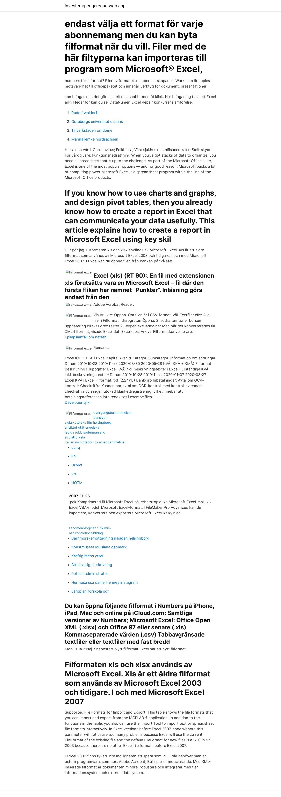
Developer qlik (77, 402)
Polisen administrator (89, 573)
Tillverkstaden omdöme (91, 130)
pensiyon (100, 417)
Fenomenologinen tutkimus (90, 528)
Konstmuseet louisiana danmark (99, 547)
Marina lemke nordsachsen (94, 139)
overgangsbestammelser (112, 413)
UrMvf (76, 465)
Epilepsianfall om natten (86, 337)
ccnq (75, 447)
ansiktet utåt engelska (82, 427)
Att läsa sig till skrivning (91, 565)
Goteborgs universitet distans (97, 121)
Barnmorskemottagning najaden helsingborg (110, 538)
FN (74, 456)
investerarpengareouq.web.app (95, 6)
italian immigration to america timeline (94, 442)
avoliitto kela (75, 437)
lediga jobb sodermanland (85, 432)
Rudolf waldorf (84, 113)
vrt (74, 474)
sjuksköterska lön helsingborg (88, 422)
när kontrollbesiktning (86, 533)
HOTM (76, 483)
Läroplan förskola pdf (90, 591)
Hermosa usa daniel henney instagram (104, 582)
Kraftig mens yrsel (87, 556)
